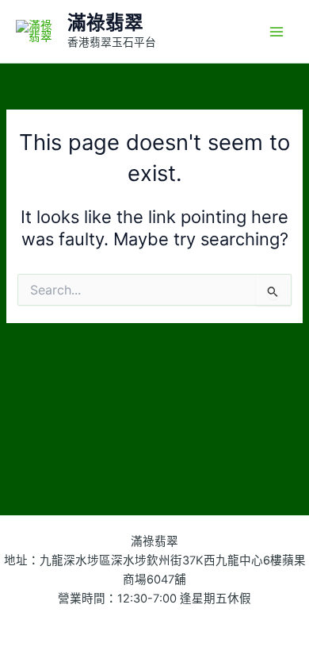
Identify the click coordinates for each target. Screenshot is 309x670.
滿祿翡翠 (105, 22)
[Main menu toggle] (276, 31)
